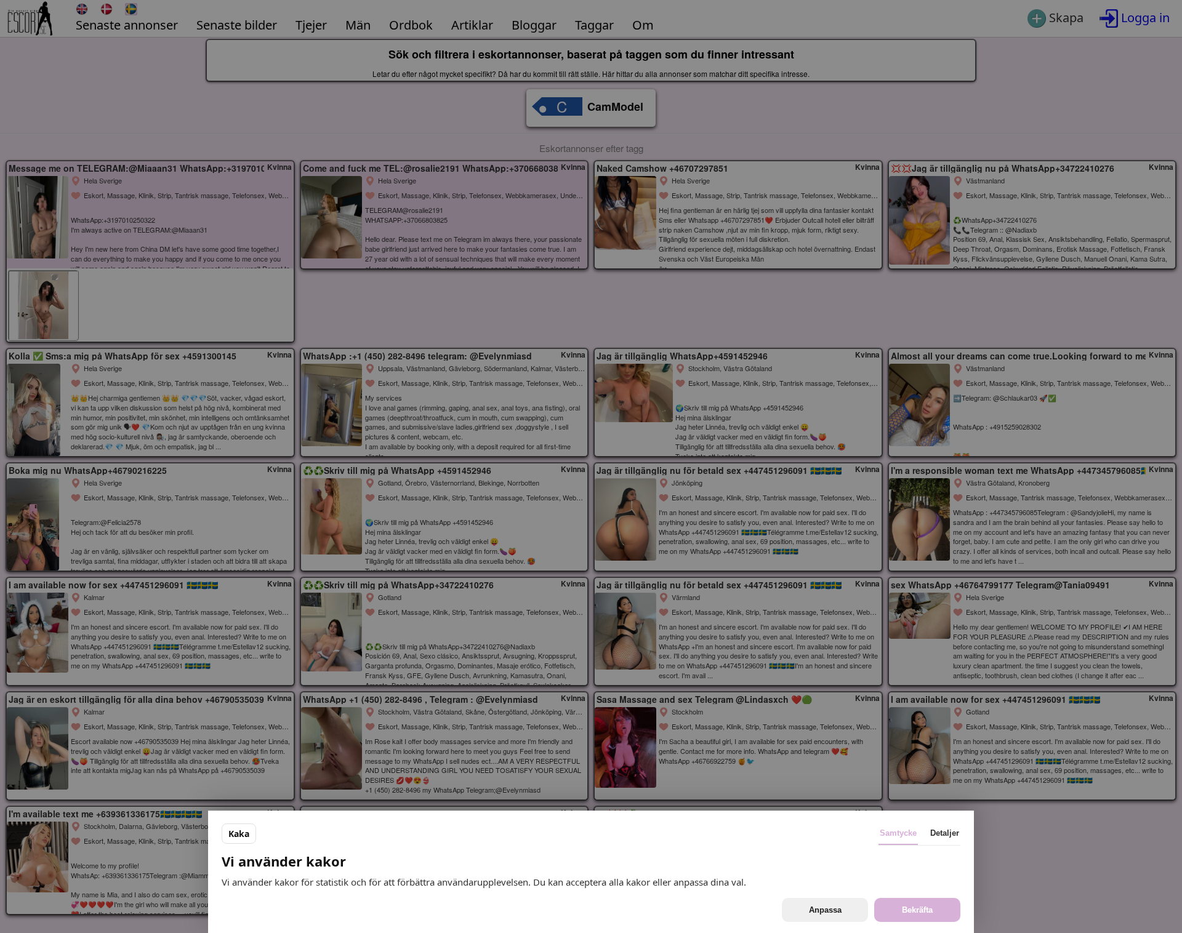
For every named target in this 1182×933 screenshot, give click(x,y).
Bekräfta (917, 910)
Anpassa (825, 910)
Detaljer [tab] (944, 833)
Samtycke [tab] (898, 833)
